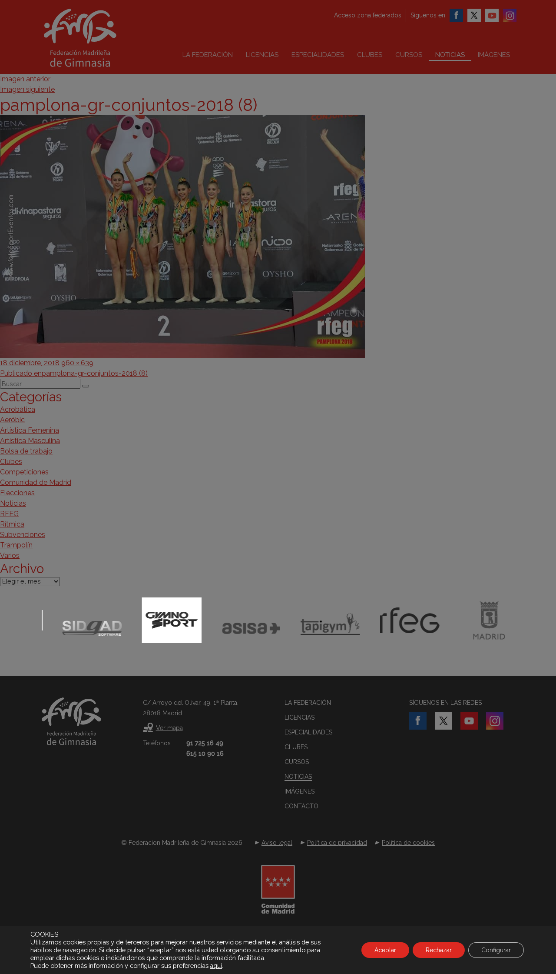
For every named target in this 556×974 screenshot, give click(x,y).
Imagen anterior (25, 79)
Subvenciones (22, 534)
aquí (216, 965)
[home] (98, 38)
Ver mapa (169, 727)
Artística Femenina (29, 430)
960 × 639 (77, 363)
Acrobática (17, 409)
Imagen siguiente (27, 89)
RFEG (9, 514)
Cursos (408, 55)
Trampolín (16, 545)
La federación (207, 55)
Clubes (369, 55)
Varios (10, 555)
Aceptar (385, 950)
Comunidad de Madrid (35, 482)
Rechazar (439, 950)
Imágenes (494, 55)
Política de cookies (408, 842)
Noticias (450, 55)
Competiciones (24, 472)
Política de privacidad (337, 842)
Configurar (496, 950)
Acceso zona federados (367, 15)
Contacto (301, 806)
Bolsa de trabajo (26, 451)
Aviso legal (276, 842)
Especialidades (317, 55)
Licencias (262, 55)
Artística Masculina (30, 441)
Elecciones (17, 493)
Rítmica (12, 524)
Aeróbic (12, 420)
